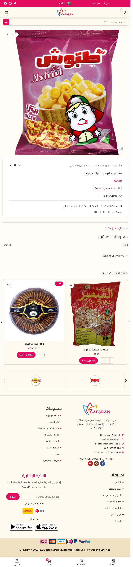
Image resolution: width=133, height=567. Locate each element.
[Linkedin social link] (100, 212)
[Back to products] (15, 165)
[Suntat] (35, 380)
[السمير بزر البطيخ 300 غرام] (96, 313)
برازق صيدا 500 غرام (34, 343)
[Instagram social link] (10, 3)
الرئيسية (118, 165)
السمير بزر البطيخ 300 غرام (96, 349)
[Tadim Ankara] (95, 380)
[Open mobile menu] (6, 12)
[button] (88, 360)
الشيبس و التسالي (79, 165)
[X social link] (109, 212)
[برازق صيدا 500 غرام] (34, 310)
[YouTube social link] (5, 3)
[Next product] (11, 165)
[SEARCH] (6, 22)
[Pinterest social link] (104, 212)
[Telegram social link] (95, 212)
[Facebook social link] (15, 3)
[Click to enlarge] (121, 148)
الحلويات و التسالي (101, 165)
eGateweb (104, 549)
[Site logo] (65, 12)
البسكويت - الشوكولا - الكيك (96, 206)
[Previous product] (19, 165)
